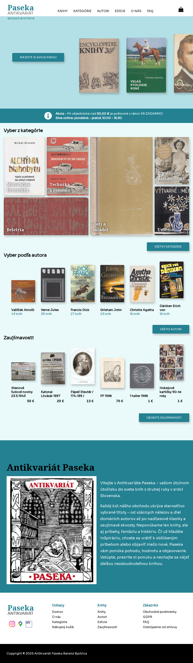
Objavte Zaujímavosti (164, 417)
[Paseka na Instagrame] (12, 625)
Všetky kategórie (168, 246)
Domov (57, 612)
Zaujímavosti (107, 627)
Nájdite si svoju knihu (38, 57)
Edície (120, 11)
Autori (103, 11)
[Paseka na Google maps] (20, 625)
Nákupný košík (63, 627)
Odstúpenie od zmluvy (160, 627)
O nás (136, 11)
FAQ (150, 11)
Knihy (62, 11)
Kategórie (82, 11)
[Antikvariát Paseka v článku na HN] (28, 625)
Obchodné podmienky (160, 612)
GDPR (147, 617)
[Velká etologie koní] (147, 66)
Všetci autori (171, 329)
